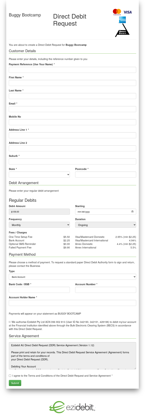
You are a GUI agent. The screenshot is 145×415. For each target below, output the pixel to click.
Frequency (15, 219)
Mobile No (15, 116)
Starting (80, 206)
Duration (80, 219)
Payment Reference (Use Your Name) (31, 64)
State (13, 169)
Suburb (14, 156)
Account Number (86, 284)
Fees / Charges (18, 232)
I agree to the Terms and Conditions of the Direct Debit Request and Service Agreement (62, 375)
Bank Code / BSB (20, 284)
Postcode (81, 169)
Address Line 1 (19, 129)
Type (12, 271)
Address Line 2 (18, 142)
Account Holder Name (23, 297)
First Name (16, 77)
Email (13, 103)
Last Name (16, 90)
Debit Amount (17, 206)
